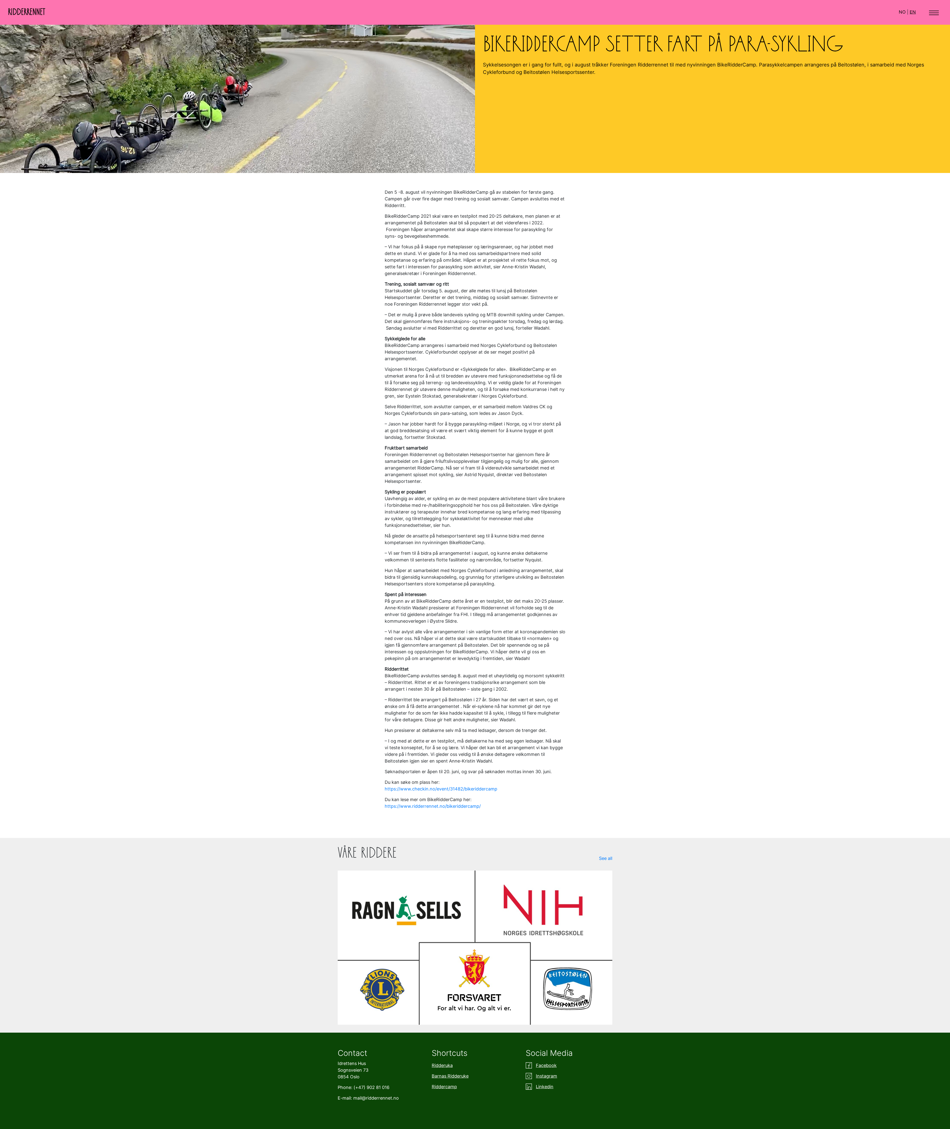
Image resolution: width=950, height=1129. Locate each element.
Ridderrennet (26, 12)
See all (605, 858)
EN (913, 12)
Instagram (546, 1076)
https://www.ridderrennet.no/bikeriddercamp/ (433, 806)
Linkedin (544, 1086)
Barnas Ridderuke (450, 1076)
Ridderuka (442, 1065)
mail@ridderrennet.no (376, 1098)
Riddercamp (444, 1086)
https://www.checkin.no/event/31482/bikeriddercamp (442, 788)
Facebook (546, 1065)
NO (902, 12)
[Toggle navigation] (934, 12)
